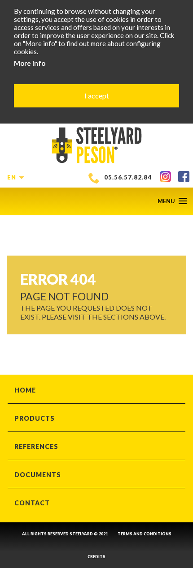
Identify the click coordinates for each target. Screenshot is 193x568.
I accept (96, 95)
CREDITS (96, 556)
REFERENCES (36, 446)
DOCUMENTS (37, 474)
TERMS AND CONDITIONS (144, 533)
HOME (25, 390)
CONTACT (32, 503)
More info (29, 63)
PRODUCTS (34, 418)
